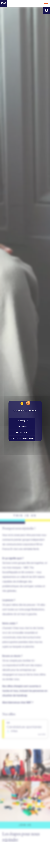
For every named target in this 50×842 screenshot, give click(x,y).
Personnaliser (21, 432)
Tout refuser (21, 427)
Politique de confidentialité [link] (22, 438)
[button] (46, 10)
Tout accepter (21, 421)
